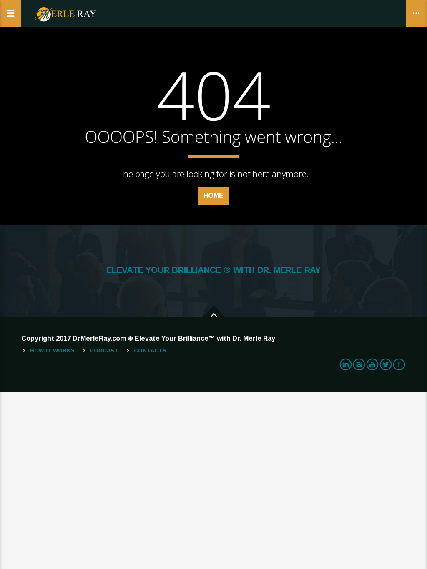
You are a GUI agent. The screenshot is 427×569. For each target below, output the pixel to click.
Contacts (150, 350)
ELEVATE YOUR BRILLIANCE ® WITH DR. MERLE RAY (213, 270)
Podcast (104, 350)
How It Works (52, 350)
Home (213, 195)
